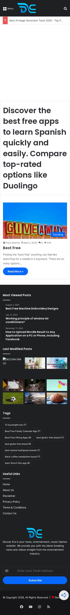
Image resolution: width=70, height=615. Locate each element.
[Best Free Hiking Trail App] (35, 385)
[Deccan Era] (27, 8)
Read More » (15, 271)
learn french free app (17, 463)
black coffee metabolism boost (22, 456)
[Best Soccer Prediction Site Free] (13, 398)
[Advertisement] (35, 61)
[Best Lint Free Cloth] (57, 385)
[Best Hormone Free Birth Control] (35, 398)
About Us (8, 490)
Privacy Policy (11, 501)
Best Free (12, 247)
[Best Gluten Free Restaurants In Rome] (57, 398)
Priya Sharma (13, 242)
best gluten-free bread (50, 437)
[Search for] (65, 9)
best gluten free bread (18, 443)
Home (6, 484)
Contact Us (9, 513)
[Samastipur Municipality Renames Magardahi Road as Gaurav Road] (13, 367)
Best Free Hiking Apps (18, 437)
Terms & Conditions (14, 507)
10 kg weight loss (15, 424)
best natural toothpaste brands (22, 450)
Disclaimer (9, 495)
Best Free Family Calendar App (22, 431)
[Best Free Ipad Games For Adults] (35, 363)
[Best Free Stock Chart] (13, 385)
